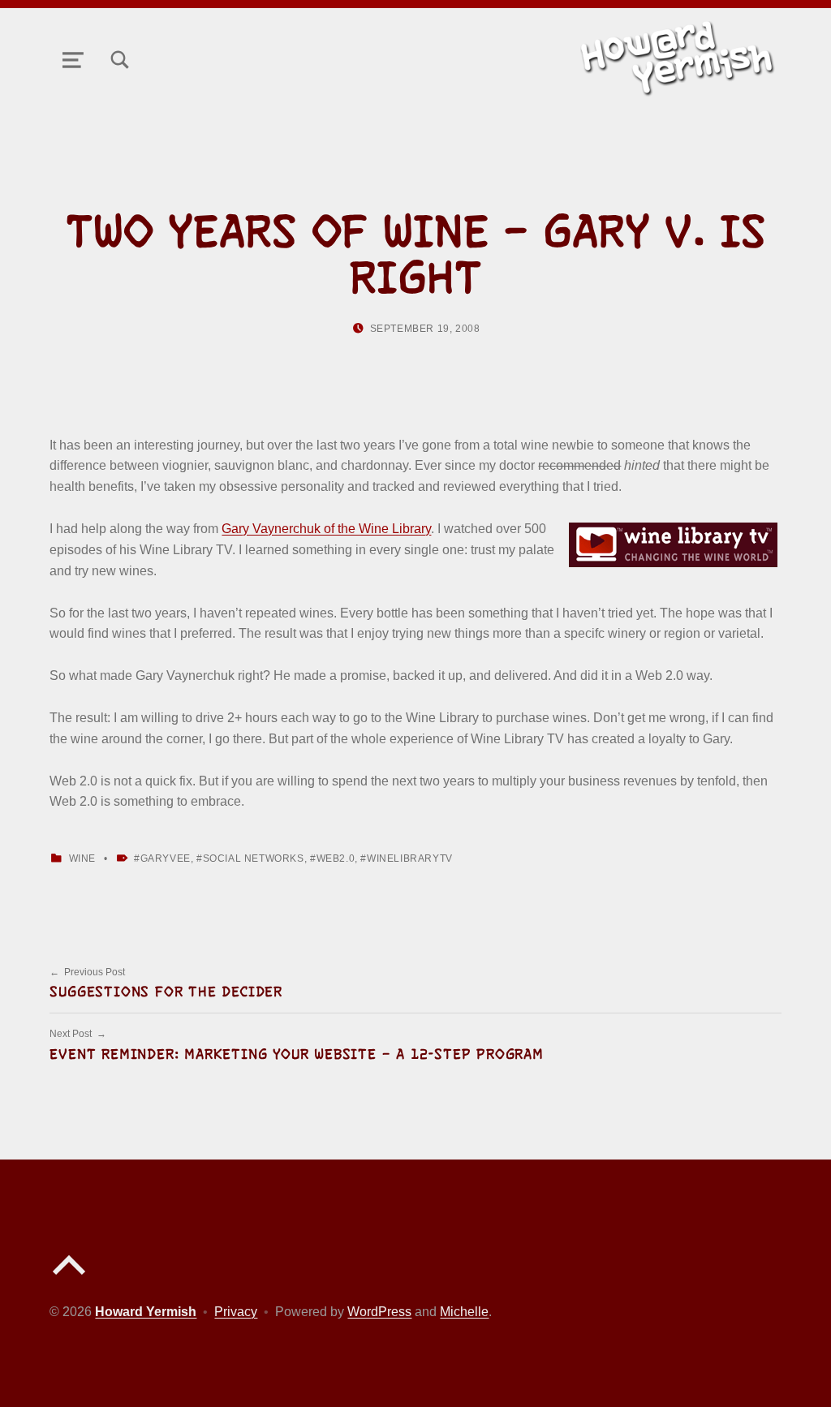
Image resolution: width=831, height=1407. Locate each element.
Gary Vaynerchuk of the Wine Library (326, 529)
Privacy (235, 1312)
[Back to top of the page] (69, 1278)
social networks (253, 858)
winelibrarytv (409, 858)
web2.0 (335, 858)
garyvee (165, 858)
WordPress (379, 1312)
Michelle (464, 1312)
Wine (82, 858)
